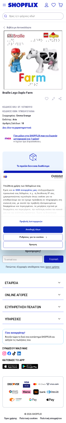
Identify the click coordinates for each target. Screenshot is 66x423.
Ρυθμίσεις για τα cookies (31, 237)
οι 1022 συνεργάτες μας (25, 190)
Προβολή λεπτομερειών (31, 221)
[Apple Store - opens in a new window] (11, 366)
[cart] (61, 5)
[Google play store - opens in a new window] (29, 366)
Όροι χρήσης (10, 418)
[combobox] (33, 16)
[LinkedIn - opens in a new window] (19, 353)
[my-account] (46, 5)
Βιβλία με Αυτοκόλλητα (19, 27)
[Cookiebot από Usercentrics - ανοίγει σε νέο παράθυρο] (49, 176)
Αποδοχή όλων (33, 230)
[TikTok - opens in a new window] (14, 353)
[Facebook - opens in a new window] (9, 353)
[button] (4, 5)
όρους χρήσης (52, 267)
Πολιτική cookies (28, 418)
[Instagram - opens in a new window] (4, 353)
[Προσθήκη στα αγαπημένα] (47, 98)
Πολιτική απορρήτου (51, 418)
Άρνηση (33, 245)
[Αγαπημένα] (53, 5)
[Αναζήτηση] (6, 16)
